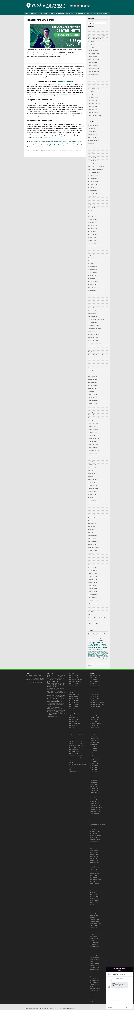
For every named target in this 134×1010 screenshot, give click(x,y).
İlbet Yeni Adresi (91, 391)
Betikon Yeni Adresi (92, 234)
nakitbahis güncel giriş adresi (93, 659)
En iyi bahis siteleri (30, 678)
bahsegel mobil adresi (52, 143)
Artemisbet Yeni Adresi (93, 155)
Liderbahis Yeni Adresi (93, 429)
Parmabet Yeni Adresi (93, 503)
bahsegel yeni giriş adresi (77, 145)
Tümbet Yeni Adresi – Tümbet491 (76, 741)
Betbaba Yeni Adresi (92, 207)
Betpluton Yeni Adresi (93, 281)
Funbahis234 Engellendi (93, 59)
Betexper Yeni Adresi (92, 228)
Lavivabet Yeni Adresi (93, 423)
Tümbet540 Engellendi (93, 77)
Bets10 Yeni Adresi (92, 287)
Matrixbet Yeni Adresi (92, 459)
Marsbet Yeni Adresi (92, 456)
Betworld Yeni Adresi (92, 310)
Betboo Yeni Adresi (92, 210)
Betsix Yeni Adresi (92, 296)
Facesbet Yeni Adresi (92, 362)
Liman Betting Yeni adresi (93, 438)
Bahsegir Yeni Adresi (92, 190)
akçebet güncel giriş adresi (93, 634)
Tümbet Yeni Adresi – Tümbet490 (76, 743)
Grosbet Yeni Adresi (92, 373)
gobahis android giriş (100, 652)
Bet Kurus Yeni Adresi (93, 202)
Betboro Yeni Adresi (92, 213)
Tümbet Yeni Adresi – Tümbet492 (76, 739)
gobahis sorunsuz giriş (96, 656)
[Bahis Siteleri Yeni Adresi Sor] (45, 9)
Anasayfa (90, 149)
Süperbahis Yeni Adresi (93, 561)
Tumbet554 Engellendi (93, 44)
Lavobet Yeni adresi (92, 426)
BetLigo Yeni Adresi (92, 255)
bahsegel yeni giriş (65, 145)
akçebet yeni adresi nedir (92, 639)
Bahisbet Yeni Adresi (92, 178)
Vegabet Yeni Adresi (92, 603)
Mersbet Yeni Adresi (92, 462)
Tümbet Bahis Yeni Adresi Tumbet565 (96, 36)
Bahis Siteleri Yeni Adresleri (94, 172)
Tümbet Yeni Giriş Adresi (56, 714)
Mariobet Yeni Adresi (92, 453)
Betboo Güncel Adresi (55, 688)
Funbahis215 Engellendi (93, 88)
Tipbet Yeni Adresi (92, 585)
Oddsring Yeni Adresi (92, 485)
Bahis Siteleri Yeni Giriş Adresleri (97, 649)
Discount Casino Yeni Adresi (94, 343)
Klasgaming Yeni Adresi (93, 417)
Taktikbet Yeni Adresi (92, 576)
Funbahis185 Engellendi (74, 751)
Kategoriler (90, 21)
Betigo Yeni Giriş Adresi (56, 689)
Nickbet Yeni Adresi (92, 479)
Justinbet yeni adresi (92, 412)
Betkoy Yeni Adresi (92, 243)
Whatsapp (32, 1005)
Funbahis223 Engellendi (93, 83)
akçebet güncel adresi (103, 633)
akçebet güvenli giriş (94, 635)
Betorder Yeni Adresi (92, 266)
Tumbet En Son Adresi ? (93, 112)
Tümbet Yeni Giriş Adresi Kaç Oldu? (76, 757)
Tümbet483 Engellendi (73, 753)
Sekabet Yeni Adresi (92, 550)
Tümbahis (52, 711)
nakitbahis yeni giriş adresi (95, 664)
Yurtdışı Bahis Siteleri (93, 623)
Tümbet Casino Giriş (92, 106)
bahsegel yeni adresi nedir (52, 145)
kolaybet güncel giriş (98, 658)
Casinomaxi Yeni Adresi (93, 334)
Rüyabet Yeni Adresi (92, 544)
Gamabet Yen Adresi (55, 698)
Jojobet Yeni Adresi (92, 406)
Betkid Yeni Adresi (92, 240)
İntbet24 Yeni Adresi (92, 397)
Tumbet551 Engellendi (93, 56)
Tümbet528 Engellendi (93, 91)
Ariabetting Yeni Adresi (93, 152)
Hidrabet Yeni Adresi (92, 379)
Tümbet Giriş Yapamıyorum (74, 760)
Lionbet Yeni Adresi (92, 441)
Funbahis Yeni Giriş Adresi (94, 370)
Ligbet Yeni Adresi (92, 435)
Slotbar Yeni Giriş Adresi (74, 771)
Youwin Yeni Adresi (92, 620)
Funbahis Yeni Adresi (55, 697)
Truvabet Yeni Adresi (92, 594)
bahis (38, 150)
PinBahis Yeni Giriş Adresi (54, 704)
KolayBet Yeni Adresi (92, 420)
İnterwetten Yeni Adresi (93, 400)
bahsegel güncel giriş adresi (74, 141)
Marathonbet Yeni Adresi (93, 450)
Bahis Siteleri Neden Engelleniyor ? (96, 169)
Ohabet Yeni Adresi (92, 491)
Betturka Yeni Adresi (92, 302)
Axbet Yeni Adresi (92, 163)
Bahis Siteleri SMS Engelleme (75, 767)
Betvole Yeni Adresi (92, 307)
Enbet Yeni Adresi (92, 351)
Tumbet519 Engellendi (93, 97)
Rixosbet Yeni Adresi (92, 541)
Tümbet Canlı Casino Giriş (94, 103)
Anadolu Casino (91, 143)
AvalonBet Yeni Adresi (93, 160)
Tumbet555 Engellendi (93, 41)
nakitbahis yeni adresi (94, 663)
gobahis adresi (93, 652)
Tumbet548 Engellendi (93, 62)
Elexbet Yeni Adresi (92, 349)
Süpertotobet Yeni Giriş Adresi (57, 708)
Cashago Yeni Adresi (92, 322)
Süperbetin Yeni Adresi (93, 567)
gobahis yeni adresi (104, 656)
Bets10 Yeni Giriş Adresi (56, 692)
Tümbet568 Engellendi (93, 33)
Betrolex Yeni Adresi (92, 284)
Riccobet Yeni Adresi (92, 535)
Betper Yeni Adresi (92, 278)
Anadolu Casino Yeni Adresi (94, 146)
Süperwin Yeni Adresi (92, 573)
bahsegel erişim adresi (39, 141)
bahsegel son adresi (75, 143)
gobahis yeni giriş (101, 657)
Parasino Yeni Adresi (92, 500)
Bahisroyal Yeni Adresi (93, 184)
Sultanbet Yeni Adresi (93, 559)
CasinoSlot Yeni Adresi (93, 337)
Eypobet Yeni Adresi (92, 359)
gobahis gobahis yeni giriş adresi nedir (98, 653)
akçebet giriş (96, 633)
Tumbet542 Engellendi (93, 74)
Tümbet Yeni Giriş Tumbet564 (94, 38)
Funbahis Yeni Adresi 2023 (74, 747)
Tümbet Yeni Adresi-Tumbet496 (95, 115)
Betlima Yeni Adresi (92, 257)
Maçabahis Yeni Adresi (93, 444)
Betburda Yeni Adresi (92, 216)
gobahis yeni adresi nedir (92, 657)
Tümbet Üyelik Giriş (92, 100)
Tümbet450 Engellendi (73, 762)
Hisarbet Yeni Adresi (92, 385)
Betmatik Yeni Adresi (92, 263)
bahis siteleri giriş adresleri (95, 642)
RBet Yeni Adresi (92, 526)
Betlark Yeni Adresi (92, 249)
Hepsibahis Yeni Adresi (93, 376)
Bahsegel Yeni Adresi (92, 187)
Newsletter (90, 476)
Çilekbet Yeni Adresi (55, 716)
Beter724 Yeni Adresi (92, 225)
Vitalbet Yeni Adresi (92, 609)
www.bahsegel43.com (65, 81)
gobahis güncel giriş (91, 654)
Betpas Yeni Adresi (92, 275)
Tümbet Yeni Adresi (92, 597)
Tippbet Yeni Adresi (92, 591)
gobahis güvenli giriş (92, 655)
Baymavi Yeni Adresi (92, 196)
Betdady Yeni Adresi (92, 219)
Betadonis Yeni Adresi (93, 204)
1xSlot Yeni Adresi (92, 131)
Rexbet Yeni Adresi (92, 532)
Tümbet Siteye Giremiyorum (74, 759)
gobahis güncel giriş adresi (101, 654)
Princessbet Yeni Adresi (93, 520)
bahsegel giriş (49, 141)
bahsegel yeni (30, 145)
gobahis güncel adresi (103, 653)
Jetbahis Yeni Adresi (92, 403)
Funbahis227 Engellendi (93, 71)
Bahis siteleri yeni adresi (59, 150)
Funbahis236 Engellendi (93, 53)
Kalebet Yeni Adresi (92, 414)
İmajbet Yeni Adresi (92, 394)
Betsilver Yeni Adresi (92, 293)
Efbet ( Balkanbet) (92, 346)
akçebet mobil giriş (101, 635)
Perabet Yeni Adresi (92, 509)
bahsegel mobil (42, 143)
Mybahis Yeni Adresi (92, 473)
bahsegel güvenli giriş (32, 143)
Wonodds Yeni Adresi (92, 611)
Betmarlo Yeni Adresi (55, 691)
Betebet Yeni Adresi (92, 222)
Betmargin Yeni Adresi (93, 260)
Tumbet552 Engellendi (93, 50)
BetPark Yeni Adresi (92, 272)
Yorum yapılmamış (33, 152)
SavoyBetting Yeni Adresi (93, 547)
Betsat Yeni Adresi (92, 290)
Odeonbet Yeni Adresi (93, 488)
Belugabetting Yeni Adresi (93, 199)
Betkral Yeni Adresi (92, 246)
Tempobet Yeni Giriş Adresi (52, 710)
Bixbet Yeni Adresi (92, 313)
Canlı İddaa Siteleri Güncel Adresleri (96, 319)
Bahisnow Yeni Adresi (93, 181)
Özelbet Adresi (91, 497)
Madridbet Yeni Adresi (93, 447)
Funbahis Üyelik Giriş (93, 94)
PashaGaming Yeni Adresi (94, 506)
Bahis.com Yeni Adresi (93, 175)
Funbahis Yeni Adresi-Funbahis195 (76, 732)
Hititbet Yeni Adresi (92, 388)
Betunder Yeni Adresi (92, 304)
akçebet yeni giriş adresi (102, 639)
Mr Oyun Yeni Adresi (92, 467)
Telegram (37, 1005)
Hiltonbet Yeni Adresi (92, 382)
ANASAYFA (26, 1005)
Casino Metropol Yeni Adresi (94, 328)
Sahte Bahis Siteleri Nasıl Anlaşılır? (76, 755)
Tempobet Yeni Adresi (93, 582)
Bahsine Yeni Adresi (92, 193)
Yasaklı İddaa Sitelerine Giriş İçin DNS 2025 (98, 617)
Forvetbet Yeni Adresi (93, 367)
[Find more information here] (119, 988)
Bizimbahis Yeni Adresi (93, 316)
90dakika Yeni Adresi (92, 134)
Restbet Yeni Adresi (92, 529)
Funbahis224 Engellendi (93, 80)
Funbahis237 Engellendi (93, 47)
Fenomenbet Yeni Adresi (93, 365)
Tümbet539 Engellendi (93, 86)
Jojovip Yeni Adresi (92, 409)
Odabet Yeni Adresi (92, 482)
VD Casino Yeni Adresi (93, 600)
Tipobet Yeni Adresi (92, 588)
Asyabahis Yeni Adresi (93, 157)
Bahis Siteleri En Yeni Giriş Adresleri (96, 166)
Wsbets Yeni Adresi (92, 614)
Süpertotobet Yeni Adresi (93, 570)
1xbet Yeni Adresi (92, 128)
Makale (80, 150)
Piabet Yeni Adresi (92, 512)
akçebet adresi (91, 633)
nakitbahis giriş (105, 658)
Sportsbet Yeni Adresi (93, 556)
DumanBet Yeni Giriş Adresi (57, 695)
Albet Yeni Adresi (92, 137)
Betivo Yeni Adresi (92, 237)
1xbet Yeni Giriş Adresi (52, 675)
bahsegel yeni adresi (40, 145)
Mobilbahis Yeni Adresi (93, 464)
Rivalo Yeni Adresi (92, 538)
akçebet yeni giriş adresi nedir (93, 640)
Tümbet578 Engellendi (93, 30)
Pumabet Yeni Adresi (92, 523)
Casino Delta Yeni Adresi (93, 325)
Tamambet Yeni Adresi (93, 579)
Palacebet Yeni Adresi (54, 703)
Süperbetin (90, 564)
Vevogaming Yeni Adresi (93, 606)
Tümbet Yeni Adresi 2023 (74, 749)
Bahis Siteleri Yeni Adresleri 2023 (76, 745)
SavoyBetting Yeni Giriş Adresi (53, 707)
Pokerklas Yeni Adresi (93, 514)
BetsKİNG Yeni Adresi (93, 299)
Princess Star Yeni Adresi (93, 517)
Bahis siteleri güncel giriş (47, 150)
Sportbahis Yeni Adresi (93, 553)
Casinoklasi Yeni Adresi (93, 331)
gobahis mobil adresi (99, 655)
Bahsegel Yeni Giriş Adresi (72, 150)
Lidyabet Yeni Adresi (92, 432)
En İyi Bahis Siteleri (63, 1005)
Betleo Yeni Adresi (92, 252)
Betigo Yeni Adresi (92, 231)
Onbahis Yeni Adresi (92, 494)
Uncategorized (55, 715)
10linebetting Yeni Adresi (93, 125)
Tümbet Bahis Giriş (92, 109)
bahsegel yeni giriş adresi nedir (35, 146)
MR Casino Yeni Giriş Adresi (74, 769)
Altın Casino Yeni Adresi (93, 140)
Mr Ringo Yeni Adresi (92, 470)
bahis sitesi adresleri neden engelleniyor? (35, 675)
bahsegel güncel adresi (60, 141)
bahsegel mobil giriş (64, 143)
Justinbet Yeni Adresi (56, 699)
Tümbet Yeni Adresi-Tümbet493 (75, 738)
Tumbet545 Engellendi (93, 65)
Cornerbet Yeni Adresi (93, 340)
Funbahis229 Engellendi (93, 68)
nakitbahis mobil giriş (94, 660)
